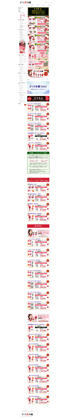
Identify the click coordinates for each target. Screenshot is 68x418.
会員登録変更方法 (21, 32)
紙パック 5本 (21, 89)
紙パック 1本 (21, 75)
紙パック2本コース (21, 65)
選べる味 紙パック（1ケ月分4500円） (23, 60)
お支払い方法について (22, 23)
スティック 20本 (21, 100)
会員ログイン (21, 22)
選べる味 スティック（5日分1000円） (23, 56)
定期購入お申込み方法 (22, 34)
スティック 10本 (21, 99)
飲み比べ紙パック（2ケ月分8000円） (23, 62)
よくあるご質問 (21, 35)
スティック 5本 (21, 97)
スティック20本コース (22, 71)
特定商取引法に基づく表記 (22, 25)
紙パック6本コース (21, 70)
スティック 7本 (21, 98)
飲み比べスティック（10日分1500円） (23, 58)
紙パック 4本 (21, 88)
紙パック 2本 (21, 76)
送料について (21, 24)
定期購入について (21, 33)
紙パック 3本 (21, 77)
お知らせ (20, 9)
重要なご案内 (20, 8)
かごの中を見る (21, 21)
